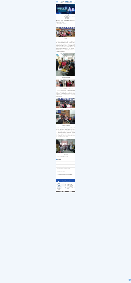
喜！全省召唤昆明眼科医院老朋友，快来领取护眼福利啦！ (65, 174)
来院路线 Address (59, 189)
